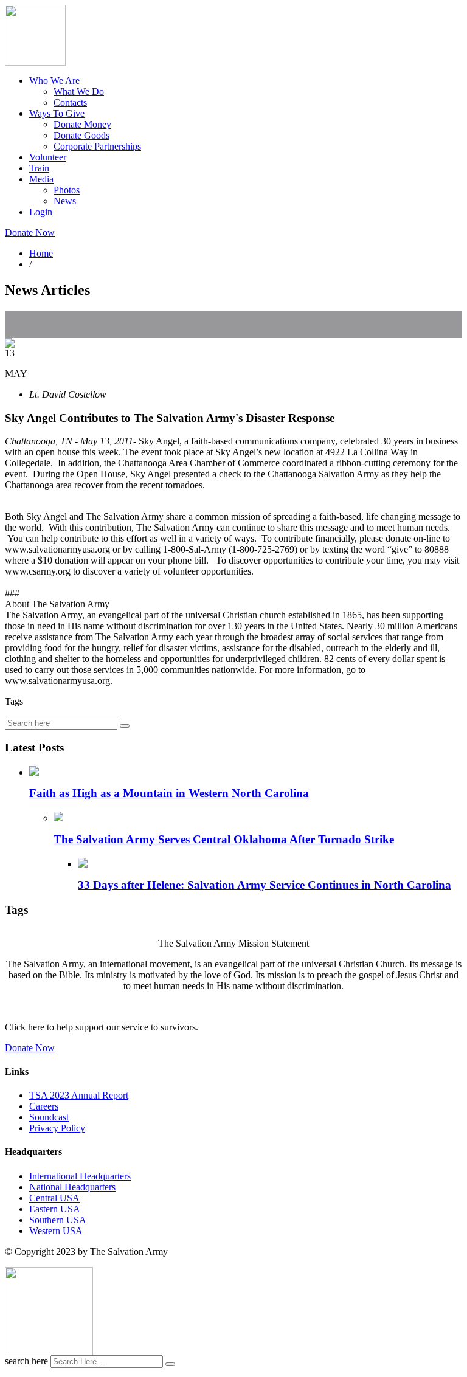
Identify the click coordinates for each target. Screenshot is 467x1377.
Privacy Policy (57, 1128)
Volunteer (47, 157)
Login (40, 212)
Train (39, 168)
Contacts (70, 102)
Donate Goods (81, 135)
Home (41, 253)
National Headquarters (72, 1187)
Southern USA (57, 1220)
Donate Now (30, 232)
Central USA (54, 1198)
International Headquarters (80, 1176)
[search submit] (170, 1364)
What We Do (79, 91)
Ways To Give (57, 113)
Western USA (56, 1231)
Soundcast (49, 1117)
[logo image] (49, 1352)
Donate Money (82, 124)
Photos (67, 190)
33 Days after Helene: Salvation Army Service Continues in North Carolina (264, 884)
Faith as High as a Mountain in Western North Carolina (169, 793)
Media (41, 179)
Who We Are (54, 80)
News (65, 201)
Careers (43, 1106)
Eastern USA (54, 1209)
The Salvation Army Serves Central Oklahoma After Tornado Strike (224, 839)
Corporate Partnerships (97, 146)
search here (26, 1361)
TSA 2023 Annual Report (78, 1095)
